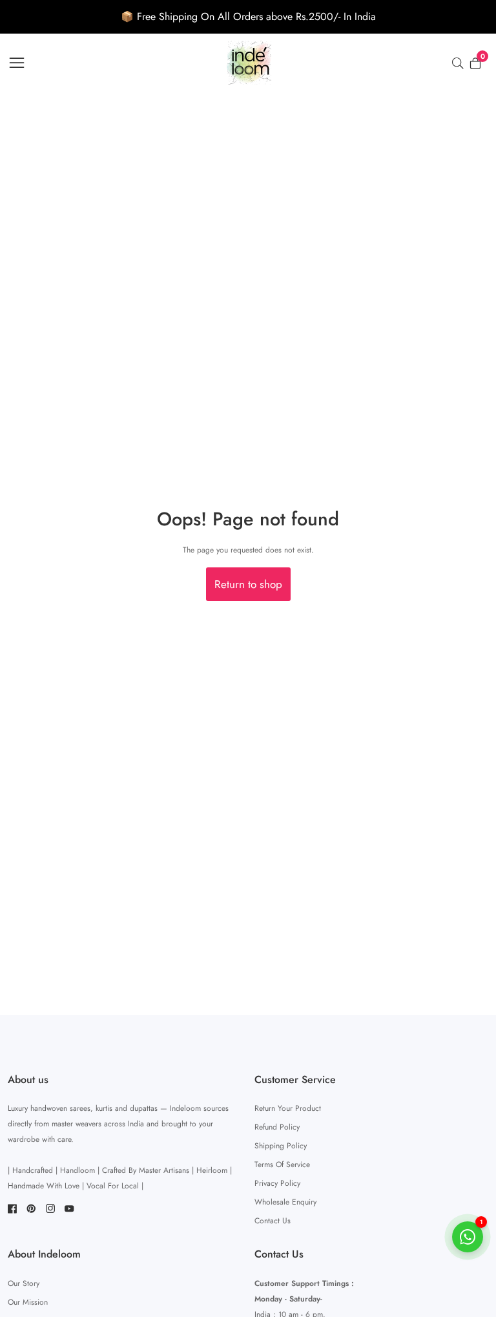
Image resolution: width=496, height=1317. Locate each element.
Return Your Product (287, 1108)
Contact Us (272, 1221)
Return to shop (248, 584)
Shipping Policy (280, 1146)
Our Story (23, 1283)
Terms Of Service (282, 1164)
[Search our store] (460, 63)
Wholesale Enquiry (285, 1202)
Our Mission (28, 1302)
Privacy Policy (277, 1183)
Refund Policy (277, 1127)
